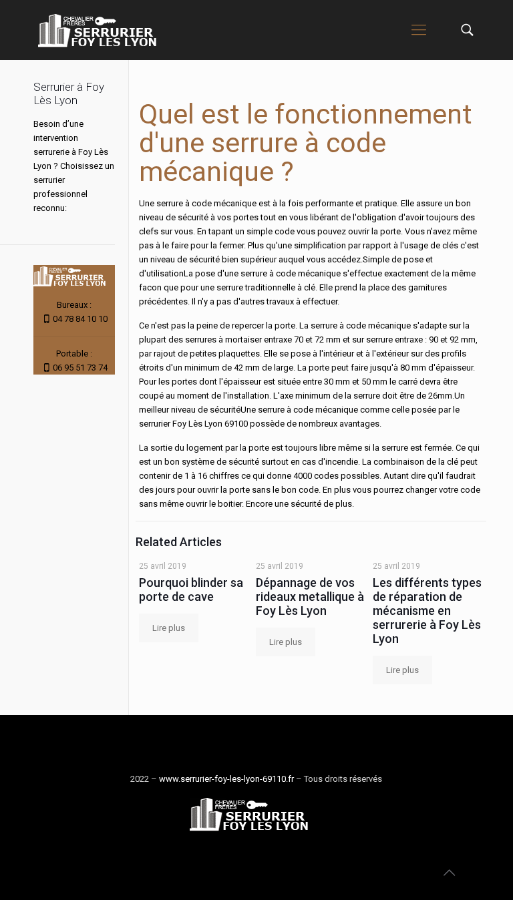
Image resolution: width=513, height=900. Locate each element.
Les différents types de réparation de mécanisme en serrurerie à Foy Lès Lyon (427, 611)
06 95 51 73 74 (80, 368)
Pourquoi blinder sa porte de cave (191, 590)
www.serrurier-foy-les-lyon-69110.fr (226, 779)
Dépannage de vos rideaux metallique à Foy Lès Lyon (310, 597)
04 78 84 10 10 (80, 319)
